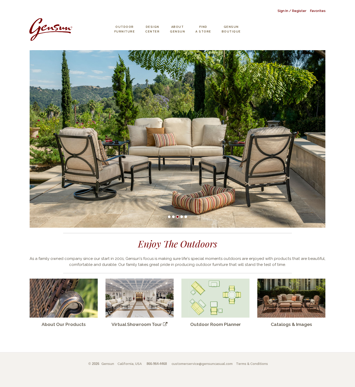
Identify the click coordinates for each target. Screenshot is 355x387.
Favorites (318, 11)
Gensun (107, 364)
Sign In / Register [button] (292, 11)
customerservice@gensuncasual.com (202, 364)
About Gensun (177, 29)
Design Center (152, 29)
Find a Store (203, 29)
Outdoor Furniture (124, 29)
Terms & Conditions (252, 364)
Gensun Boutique (231, 29)
